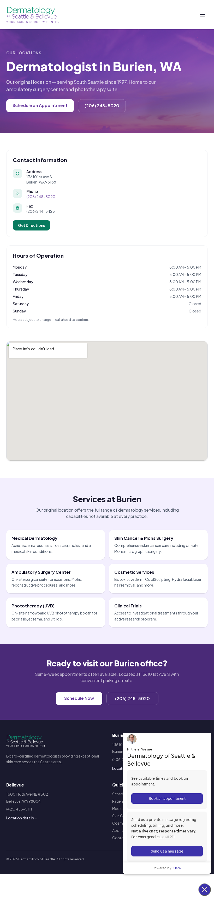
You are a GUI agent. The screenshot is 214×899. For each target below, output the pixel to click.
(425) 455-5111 (19, 809)
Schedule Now (79, 698)
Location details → (22, 817)
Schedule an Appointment (40, 105)
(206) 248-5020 (102, 105)
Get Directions (31, 225)
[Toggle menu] (202, 14)
